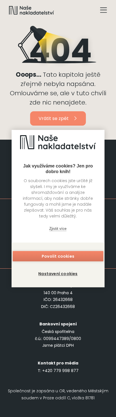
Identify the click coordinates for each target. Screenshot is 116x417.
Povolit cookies (58, 256)
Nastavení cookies (57, 274)
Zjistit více (57, 228)
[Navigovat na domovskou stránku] (31, 10)
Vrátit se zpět (54, 118)
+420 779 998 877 (60, 370)
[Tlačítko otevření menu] (103, 10)
